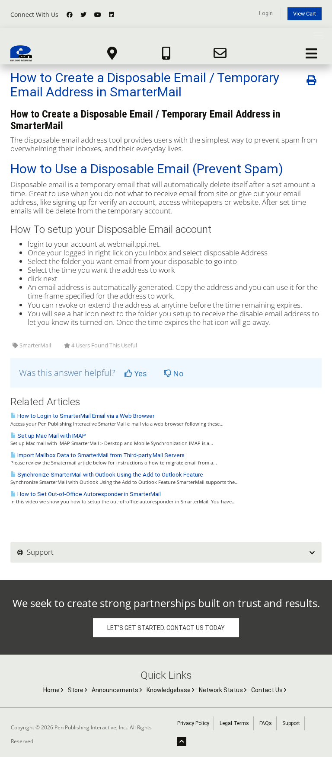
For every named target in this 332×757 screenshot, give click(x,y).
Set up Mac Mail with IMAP (51, 436)
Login (266, 13)
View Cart (304, 13)
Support (291, 723)
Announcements (116, 690)
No (177, 373)
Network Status (221, 690)
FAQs (265, 723)
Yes (139, 373)
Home (52, 690)
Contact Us (267, 690)
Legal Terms (234, 723)
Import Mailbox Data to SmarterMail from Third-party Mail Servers (100, 455)
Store (76, 690)
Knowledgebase (169, 690)
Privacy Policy (193, 723)
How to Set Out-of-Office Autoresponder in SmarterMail (88, 494)
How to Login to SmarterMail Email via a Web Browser (85, 416)
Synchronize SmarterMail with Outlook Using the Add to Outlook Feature (109, 474)
